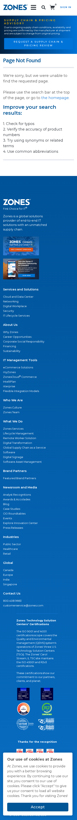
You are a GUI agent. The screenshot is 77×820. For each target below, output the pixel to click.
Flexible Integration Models (21, 391)
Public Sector (12, 544)
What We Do (13, 421)
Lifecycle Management (18, 433)
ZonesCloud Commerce (20, 376)
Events (7, 518)
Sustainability (11, 351)
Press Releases (13, 527)
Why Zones (10, 332)
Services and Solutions (20, 289)
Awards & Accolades (16, 499)
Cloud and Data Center (18, 296)
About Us (10, 325)
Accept (38, 807)
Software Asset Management (22, 461)
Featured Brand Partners (19, 478)
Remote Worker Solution (19, 438)
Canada (8, 570)
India (6, 579)
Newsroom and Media (20, 487)
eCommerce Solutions (18, 367)
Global (8, 563)
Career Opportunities (17, 336)
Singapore (10, 584)
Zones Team (11, 412)
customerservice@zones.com (23, 605)
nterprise (9, 386)
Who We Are (13, 400)
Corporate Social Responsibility (23, 341)
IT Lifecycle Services (16, 315)
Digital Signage (13, 457)
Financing (9, 346)
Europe (8, 574)
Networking (10, 301)
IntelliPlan (9, 381)
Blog (6, 504)
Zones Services (13, 428)
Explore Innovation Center (20, 523)
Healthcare (10, 549)
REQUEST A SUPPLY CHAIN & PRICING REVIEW (38, 43)
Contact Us (11, 593)
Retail (7, 553)
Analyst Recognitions (17, 494)
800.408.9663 (12, 600)
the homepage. (55, 98)
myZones (9, 372)
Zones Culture (12, 407)
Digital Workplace (15, 306)
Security (8, 310)
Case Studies (11, 508)
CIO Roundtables (14, 513)
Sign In (65, 7)
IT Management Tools (20, 360)
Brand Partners (14, 471)
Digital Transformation (17, 442)
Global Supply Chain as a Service (24, 447)
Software (9, 452)
